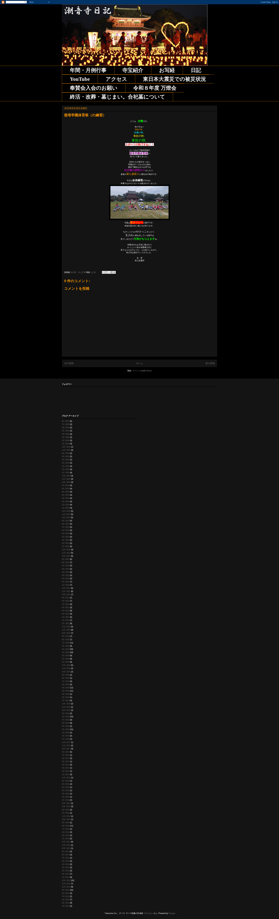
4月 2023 (65, 537)
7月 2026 (65, 424)
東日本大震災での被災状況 (174, 79)
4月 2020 (65, 652)
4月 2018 (65, 729)
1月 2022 (65, 585)
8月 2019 (65, 678)
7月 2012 (65, 896)
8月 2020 (65, 639)
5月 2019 (65, 688)
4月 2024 (65, 498)
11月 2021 (66, 591)
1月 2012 (65, 906)
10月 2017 (66, 749)
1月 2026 (65, 444)
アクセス (116, 79)
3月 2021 (65, 617)
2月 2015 (65, 813)
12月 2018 (66, 704)
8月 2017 (65, 752)
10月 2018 (66, 710)
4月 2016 (65, 794)
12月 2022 (66, 550)
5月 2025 (65, 460)
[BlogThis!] (106, 272)
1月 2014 (65, 838)
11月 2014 (66, 816)
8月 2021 (65, 601)
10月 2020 (66, 633)
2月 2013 (65, 874)
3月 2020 (65, 655)
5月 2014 (65, 835)
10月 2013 (66, 848)
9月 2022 (65, 559)
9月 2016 (65, 781)
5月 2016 (65, 790)
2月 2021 (65, 620)
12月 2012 (66, 880)
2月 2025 (65, 469)
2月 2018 (65, 736)
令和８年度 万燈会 (154, 88)
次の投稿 (69, 363)
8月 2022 (65, 562)
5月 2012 (65, 903)
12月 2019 (66, 665)
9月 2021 (65, 598)
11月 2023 (66, 514)
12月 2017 (66, 742)
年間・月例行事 (88, 70)
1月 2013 (65, 877)
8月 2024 (65, 488)
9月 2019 (65, 675)
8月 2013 (65, 855)
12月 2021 (66, 588)
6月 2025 (65, 456)
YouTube (80, 79)
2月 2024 (65, 505)
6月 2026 (65, 427)
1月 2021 (65, 623)
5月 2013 (65, 864)
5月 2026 (65, 431)
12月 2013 (66, 842)
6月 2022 (65, 569)
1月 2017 (65, 774)
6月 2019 (65, 684)
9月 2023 (65, 521)
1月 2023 (65, 546)
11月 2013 (66, 845)
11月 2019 (66, 668)
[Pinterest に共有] (114, 272)
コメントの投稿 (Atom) (142, 371)
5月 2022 (65, 572)
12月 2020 (66, 627)
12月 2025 (66, 447)
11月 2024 (66, 479)
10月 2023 (66, 517)
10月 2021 (66, 594)
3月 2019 (65, 694)
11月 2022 (66, 553)
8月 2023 (65, 524)
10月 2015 (66, 806)
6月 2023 (65, 530)
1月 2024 (65, 508)
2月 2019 (65, 697)
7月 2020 (65, 643)
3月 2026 (65, 437)
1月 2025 (65, 472)
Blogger (172, 913)
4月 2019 (65, 691)
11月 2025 (66, 450)
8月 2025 (65, 453)
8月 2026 (65, 421)
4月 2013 (65, 867)
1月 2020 (65, 662)
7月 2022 (65, 566)
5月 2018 (65, 726)
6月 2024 (65, 492)
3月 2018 (65, 733)
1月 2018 (65, 739)
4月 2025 (65, 463)
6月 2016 (65, 787)
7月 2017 (65, 755)
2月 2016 (65, 800)
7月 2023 (65, 527)
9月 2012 (65, 890)
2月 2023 (65, 543)
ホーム (139, 363)
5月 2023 (65, 533)
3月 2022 (65, 578)
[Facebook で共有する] (111, 272)
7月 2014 (65, 829)
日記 (196, 70)
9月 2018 (65, 713)
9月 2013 (65, 851)
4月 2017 (65, 765)
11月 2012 (66, 884)
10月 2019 (66, 672)
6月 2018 (65, 723)
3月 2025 (65, 466)
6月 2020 (65, 646)
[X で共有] (108, 272)
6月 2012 (65, 900)
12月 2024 (66, 476)
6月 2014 (65, 832)
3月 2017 (65, 768)
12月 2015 (66, 803)
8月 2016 (65, 784)
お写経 (167, 70)
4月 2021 (65, 614)
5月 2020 (65, 649)
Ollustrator (148, 913)
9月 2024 (65, 485)
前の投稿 (210, 363)
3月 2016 (65, 797)
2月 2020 (65, 659)
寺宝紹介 (132, 70)
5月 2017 (65, 761)
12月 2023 (66, 511)
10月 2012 (66, 887)
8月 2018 (65, 717)
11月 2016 (66, 778)
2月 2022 (65, 582)
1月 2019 (65, 700)
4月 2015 (65, 810)
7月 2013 (65, 858)
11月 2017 (66, 745)
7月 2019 (65, 681)
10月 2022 (66, 556)
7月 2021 (65, 604)
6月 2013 (65, 861)
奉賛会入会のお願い (93, 88)
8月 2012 (65, 893)
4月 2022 (65, 575)
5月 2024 (65, 495)
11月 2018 (66, 707)
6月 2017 (65, 758)
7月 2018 (65, 720)
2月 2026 (65, 440)
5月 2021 (65, 611)
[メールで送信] (103, 272)
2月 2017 (65, 771)
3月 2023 (65, 540)
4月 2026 (65, 434)
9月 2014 (65, 822)
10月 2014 (66, 819)
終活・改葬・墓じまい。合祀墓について (117, 97)
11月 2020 (66, 630)
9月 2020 (65, 636)
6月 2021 (65, 607)
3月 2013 (65, 871)
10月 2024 (66, 482)
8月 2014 (65, 826)
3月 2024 (65, 501)
